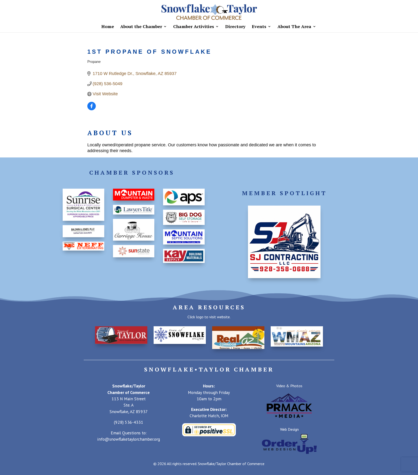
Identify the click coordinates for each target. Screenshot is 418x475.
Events (259, 27)
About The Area (294, 27)
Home (107, 27)
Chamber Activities (193, 27)
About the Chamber (141, 27)
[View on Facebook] (91, 108)
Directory (235, 27)
